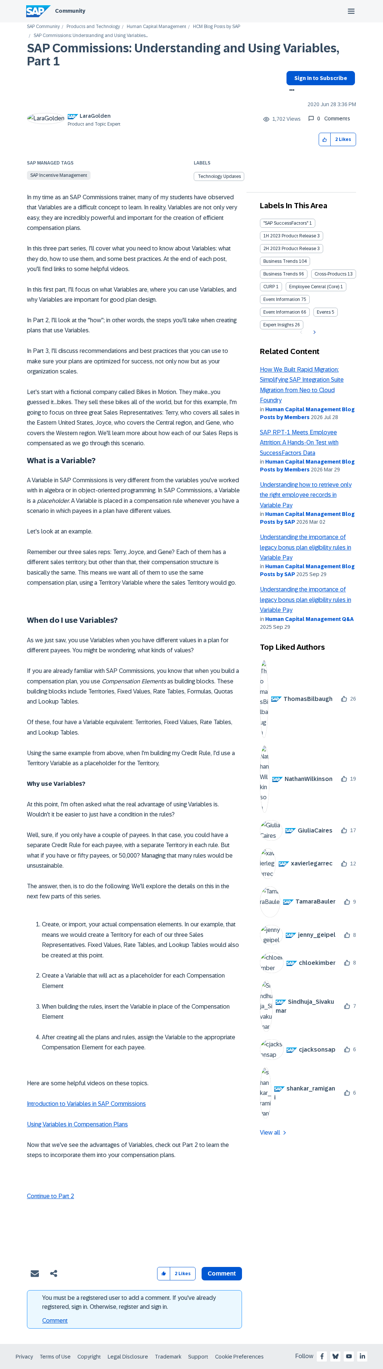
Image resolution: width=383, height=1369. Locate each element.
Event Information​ (281, 312)
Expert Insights (278, 324)
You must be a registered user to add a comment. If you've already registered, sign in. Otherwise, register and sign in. (129, 1302)
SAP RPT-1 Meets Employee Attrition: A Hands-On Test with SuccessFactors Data (299, 442)
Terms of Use (55, 1357)
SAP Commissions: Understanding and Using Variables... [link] (91, 35)
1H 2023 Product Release (289, 236)
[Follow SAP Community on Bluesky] (335, 1356)
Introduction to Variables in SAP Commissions (86, 1104)
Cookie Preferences (239, 1357)
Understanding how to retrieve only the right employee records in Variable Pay (306, 495)
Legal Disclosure (128, 1357)
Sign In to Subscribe (320, 78)
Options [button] (290, 91)
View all (270, 1132)
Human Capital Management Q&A (309, 619)
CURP (269, 286)
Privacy (24, 1357)
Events (324, 312)
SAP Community (43, 26)
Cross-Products (330, 274)
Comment (55, 1320)
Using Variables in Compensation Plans (77, 1124)
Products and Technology (93, 26)
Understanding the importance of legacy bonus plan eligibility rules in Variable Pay (305, 547)
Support (198, 1357)
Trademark (168, 1357)
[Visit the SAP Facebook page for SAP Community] (322, 1356)
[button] (325, 139)
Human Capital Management (156, 26)
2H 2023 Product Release (289, 248)
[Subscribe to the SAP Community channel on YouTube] (349, 1356)
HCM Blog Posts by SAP (216, 26)
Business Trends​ (280, 274)
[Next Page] (314, 332)
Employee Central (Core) (314, 286)
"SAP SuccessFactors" (285, 223)
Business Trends (280, 261)
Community (70, 11)
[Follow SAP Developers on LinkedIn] (362, 1356)
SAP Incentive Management (58, 175)
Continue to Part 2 (50, 1196)
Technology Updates (219, 176)
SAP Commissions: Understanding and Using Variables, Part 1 (183, 54)
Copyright (89, 1357)
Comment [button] (222, 1273)
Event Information (281, 299)
